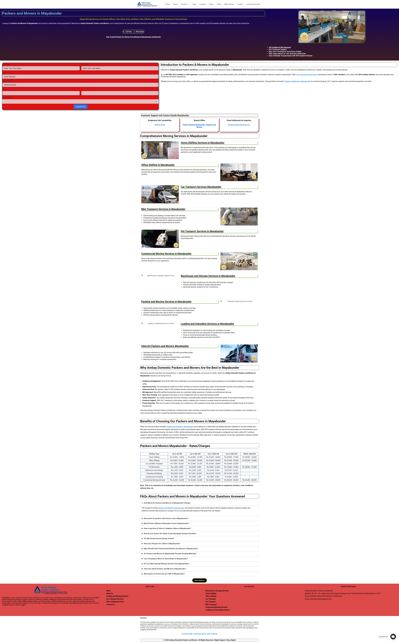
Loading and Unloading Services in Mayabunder (207, 323)
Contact (240, 4)
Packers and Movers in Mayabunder (297, 81)
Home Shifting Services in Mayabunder (202, 142)
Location (203, 4)
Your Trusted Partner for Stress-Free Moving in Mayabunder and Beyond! (133, 37)
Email (4, 72)
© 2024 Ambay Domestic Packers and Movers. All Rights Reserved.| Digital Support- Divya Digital (199, 640)
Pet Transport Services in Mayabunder (202, 231)
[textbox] (80, 101)
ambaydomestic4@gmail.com (239, 125)
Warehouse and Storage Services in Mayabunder (208, 275)
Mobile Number (7, 81)
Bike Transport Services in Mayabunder (163, 209)
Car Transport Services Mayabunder (201, 186)
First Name (6, 64)
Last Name (84, 64)
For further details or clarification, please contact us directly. (199, 634)
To (82, 89)
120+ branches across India (306, 75)
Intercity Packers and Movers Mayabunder (165, 346)
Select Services (7, 97)
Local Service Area (253, 4)
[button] (188, 4)
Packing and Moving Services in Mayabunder (166, 301)
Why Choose (229, 4)
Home (167, 4)
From (4, 89)
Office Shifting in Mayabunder (158, 164)
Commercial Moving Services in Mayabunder (166, 253)
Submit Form (80, 107)
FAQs (219, 4)
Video (211, 4)
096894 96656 (315, 596)
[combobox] (80, 101)
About (175, 4)
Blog (194, 4)
